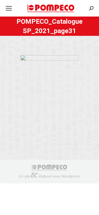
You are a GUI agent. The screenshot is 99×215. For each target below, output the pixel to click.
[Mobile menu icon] (9, 8)
